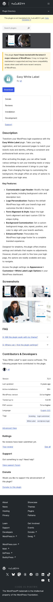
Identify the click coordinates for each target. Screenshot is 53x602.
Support (8, 124)
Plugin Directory (9, 11)
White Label (31, 421)
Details (8, 99)
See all (48, 446)
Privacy (5, 515)
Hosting (5, 511)
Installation (10, 112)
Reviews (9, 105)
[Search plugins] (28, 28)
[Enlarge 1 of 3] (22, 289)
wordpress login (43, 421)
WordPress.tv (9, 536)
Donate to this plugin (11, 487)
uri (21, 81)
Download (8, 90)
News (5, 507)
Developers (7, 532)
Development (11, 118)
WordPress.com (10, 544)
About (5, 502)
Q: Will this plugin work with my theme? (20, 337)
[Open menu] (49, 3)
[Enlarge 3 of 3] (47, 303)
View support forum (11, 465)
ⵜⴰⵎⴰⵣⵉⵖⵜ (13, 568)
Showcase (32, 502)
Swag (31, 536)
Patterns (31, 515)
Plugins (31, 511)
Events (31, 527)
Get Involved (34, 523)
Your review (7, 446)
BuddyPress (9, 557)
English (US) (46, 410)
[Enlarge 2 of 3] (47, 289)
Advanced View (9, 428)
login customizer (43, 416)
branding (32, 416)
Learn (5, 523)
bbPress (7, 553)
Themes (31, 507)
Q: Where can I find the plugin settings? (20, 345)
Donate (32, 532)
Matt (5, 549)
